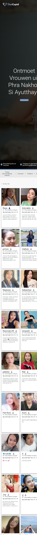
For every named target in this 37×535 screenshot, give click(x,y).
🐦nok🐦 (7, 454)
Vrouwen (21, 173)
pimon (6, 249)
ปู (22, 495)
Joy (4, 494)
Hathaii (25, 249)
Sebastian (26, 290)
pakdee (6, 372)
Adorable (26, 208)
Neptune (7, 290)
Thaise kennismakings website (7, 173)
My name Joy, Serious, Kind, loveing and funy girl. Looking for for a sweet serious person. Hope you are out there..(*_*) (10, 504)
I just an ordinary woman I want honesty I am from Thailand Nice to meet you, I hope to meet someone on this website (10, 217)
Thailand (30, 173)
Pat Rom (7, 413)
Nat (23, 372)
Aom (24, 413)
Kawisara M (8, 331)
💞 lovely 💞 (6, 460)
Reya (5, 208)
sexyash (26, 331)
